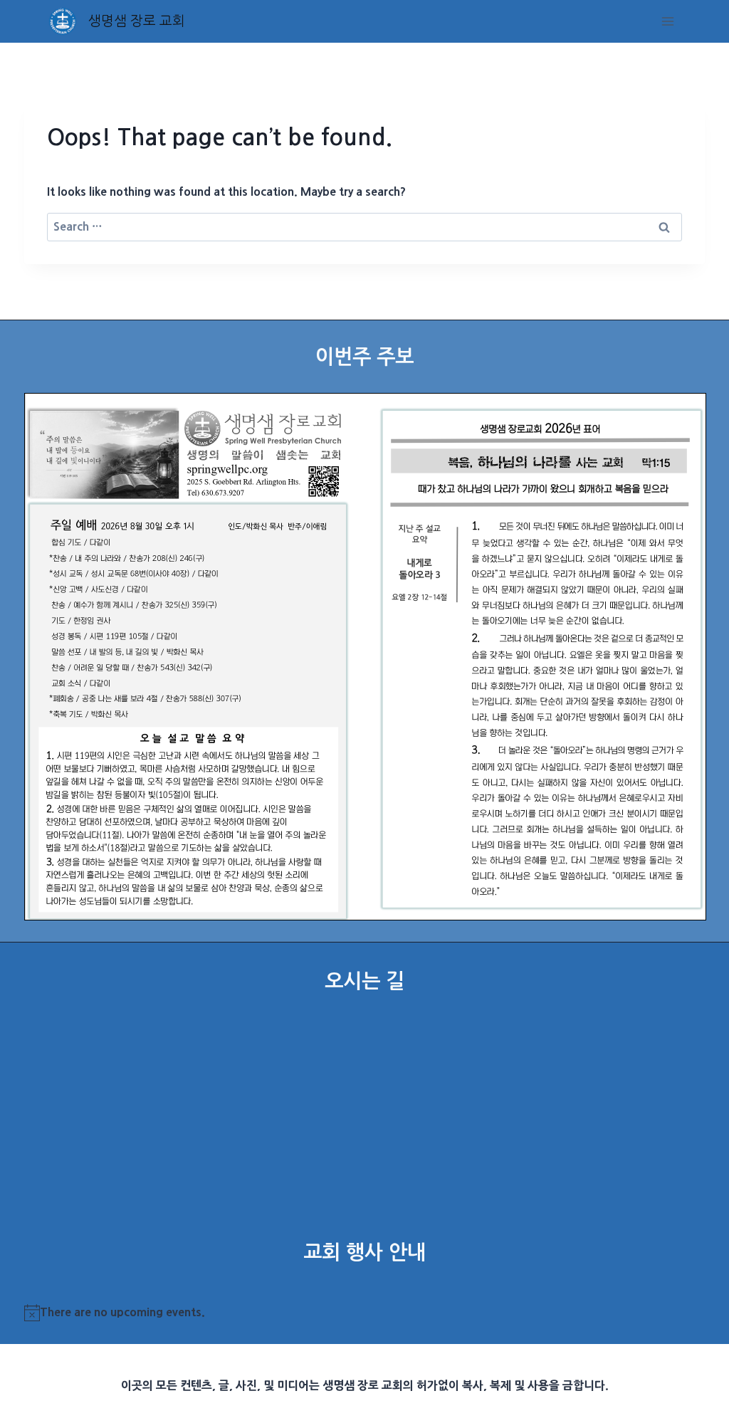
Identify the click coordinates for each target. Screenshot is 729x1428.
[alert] (365, 1312)
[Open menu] (668, 21)
